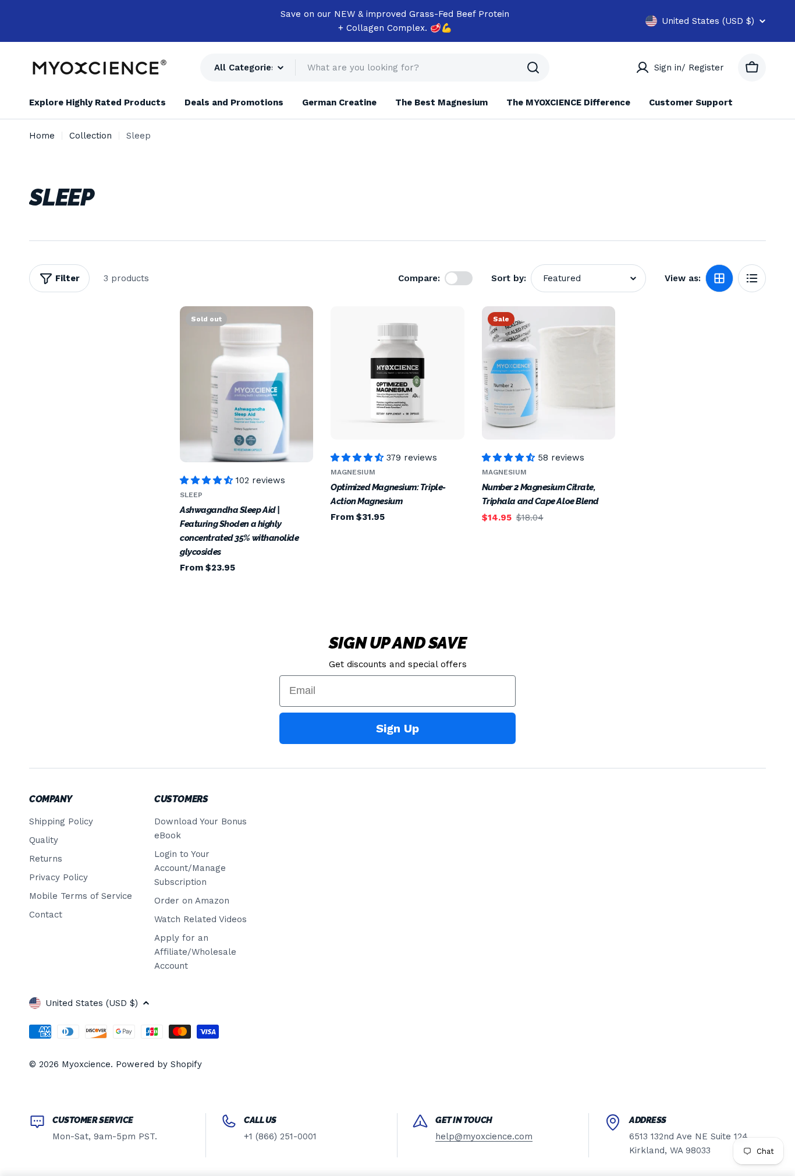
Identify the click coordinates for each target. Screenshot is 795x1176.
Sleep (191, 495)
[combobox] (374, 68)
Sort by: (508, 278)
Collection (90, 135)
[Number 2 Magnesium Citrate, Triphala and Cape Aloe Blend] (548, 373)
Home (42, 135)
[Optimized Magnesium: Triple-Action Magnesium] (397, 373)
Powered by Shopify (159, 1064)
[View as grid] (719, 278)
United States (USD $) (708, 21)
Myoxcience (86, 1064)
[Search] (533, 68)
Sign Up (397, 728)
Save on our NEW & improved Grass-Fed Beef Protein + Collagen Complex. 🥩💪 (395, 21)
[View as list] (752, 278)
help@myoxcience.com (484, 1136)
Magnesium (353, 472)
